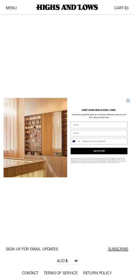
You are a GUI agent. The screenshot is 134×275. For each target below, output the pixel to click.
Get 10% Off (98, 151)
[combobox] (76, 141)
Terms (118, 162)
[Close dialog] (127, 100)
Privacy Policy (110, 162)
